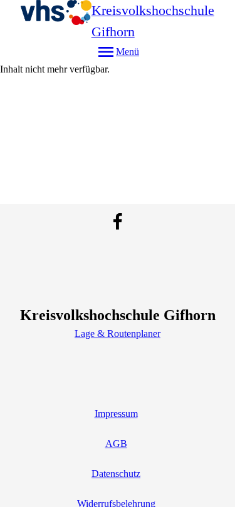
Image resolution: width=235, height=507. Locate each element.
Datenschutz (115, 473)
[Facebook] (117, 221)
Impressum (116, 413)
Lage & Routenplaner (117, 333)
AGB (116, 443)
